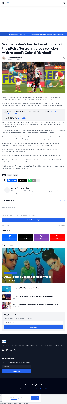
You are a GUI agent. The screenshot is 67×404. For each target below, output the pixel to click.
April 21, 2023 (21, 118)
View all (61, 200)
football (15, 175)
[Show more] (38, 180)
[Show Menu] (2, 3)
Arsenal (9, 40)
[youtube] (11, 350)
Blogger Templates (43, 388)
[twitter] (7, 350)
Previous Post (7, 225)
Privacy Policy (35, 385)
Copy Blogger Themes (31, 388)
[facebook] (3, 350)
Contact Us (44, 385)
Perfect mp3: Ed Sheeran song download (26, 288)
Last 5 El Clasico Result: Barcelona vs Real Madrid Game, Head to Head (35, 304)
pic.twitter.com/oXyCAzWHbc (13, 114)
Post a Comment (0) (33, 220)
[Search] (64, 3)
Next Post (61, 225)
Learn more (14, 399)
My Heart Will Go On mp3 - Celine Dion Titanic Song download (33, 296)
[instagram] (14, 350)
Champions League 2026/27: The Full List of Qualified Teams (38, 34)
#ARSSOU (54, 112)
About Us (27, 385)
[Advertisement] (33, 19)
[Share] (63, 58)
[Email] (34, 180)
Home (3, 40)
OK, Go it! (35, 398)
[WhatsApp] (30, 180)
